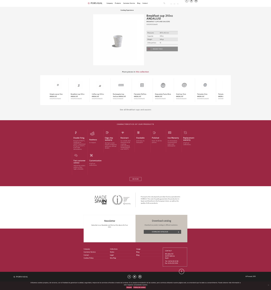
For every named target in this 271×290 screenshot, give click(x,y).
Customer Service (129, 3)
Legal (112, 255)
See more (135, 179)
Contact (145, 3)
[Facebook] (129, 276)
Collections (114, 249)
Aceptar (129, 287)
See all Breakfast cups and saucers (135, 109)
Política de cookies (139, 287)
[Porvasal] (95, 3)
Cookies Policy (89, 258)
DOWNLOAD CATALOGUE (160, 232)
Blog (138, 3)
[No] (268, 285)
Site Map (113, 258)
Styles (112, 252)
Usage (138, 249)
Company (109, 3)
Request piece (158, 49)
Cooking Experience (127, 10)
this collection (142, 72)
